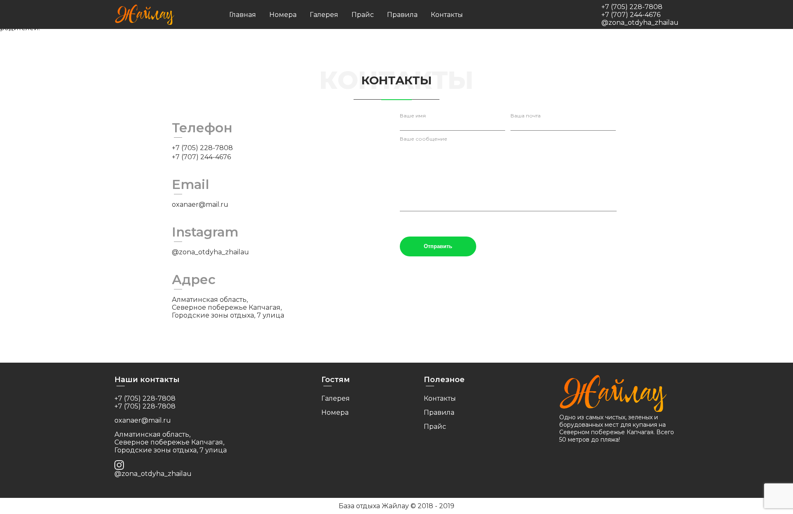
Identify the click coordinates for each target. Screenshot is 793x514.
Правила (402, 15)
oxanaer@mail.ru (200, 204)
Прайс (362, 15)
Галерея (324, 15)
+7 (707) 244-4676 (630, 15)
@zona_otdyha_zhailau (640, 22)
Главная (242, 15)
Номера (283, 15)
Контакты (447, 15)
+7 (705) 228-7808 (631, 7)
